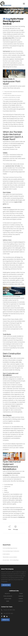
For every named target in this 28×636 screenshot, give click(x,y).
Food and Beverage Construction (11, 551)
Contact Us (5, 619)
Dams (5, 488)
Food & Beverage (8, 484)
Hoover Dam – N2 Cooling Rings (11, 560)
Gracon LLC (14, 406)
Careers (21, 598)
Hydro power (7, 598)
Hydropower (7, 486)
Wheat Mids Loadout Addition (10, 557)
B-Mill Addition (6, 554)
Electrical (6, 492)
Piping (5, 490)
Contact (20, 601)
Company (20, 596)
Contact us (21, 517)
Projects (7, 593)
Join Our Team (6, 585)
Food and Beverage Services (10, 548)
